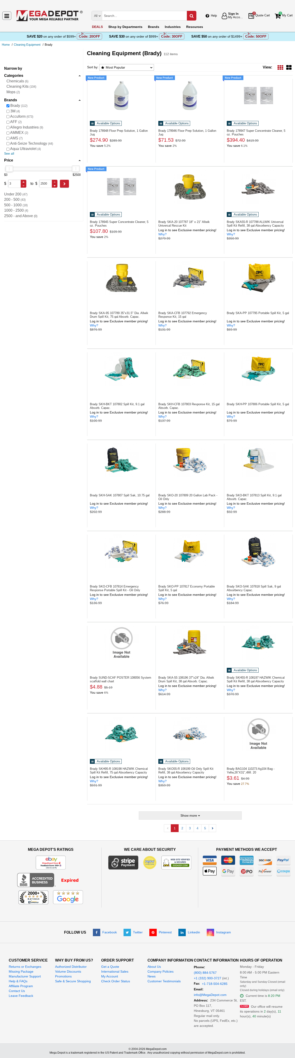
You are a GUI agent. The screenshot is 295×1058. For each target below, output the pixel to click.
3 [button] (190, 828)
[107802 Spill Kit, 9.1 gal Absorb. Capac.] (121, 369)
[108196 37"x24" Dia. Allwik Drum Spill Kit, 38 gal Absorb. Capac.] (190, 642)
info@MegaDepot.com (210, 995)
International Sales (114, 971)
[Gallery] (289, 67)
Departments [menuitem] (125, 27)
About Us (154, 966)
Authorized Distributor (71, 966)
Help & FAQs (18, 981)
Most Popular (115, 67)
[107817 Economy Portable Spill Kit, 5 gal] (190, 551)
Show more (188, 815)
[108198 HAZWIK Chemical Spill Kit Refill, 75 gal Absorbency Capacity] (121, 733)
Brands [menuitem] (153, 27)
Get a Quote (110, 966)
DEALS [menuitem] (97, 27)
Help (214, 15)
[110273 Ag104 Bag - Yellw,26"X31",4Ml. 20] (258, 733)
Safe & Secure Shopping (73, 981)
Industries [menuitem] (173, 27)
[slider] (9, 168)
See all (9, 153)
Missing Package (21, 971)
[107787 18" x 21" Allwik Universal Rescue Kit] (190, 186)
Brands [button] (10, 100)
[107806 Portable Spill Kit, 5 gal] (258, 369)
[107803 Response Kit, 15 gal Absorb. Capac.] (190, 369)
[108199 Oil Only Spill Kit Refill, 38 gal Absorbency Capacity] (190, 733)
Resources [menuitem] (194, 27)
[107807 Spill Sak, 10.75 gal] (121, 460)
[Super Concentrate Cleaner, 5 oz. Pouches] (258, 95)
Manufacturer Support (25, 976)
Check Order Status (115, 981)
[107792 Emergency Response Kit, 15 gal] (190, 278)
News (152, 976)
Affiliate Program (21, 986)
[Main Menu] (6, 16)
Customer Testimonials (164, 981)
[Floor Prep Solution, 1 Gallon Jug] (121, 95)
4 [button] (197, 828)
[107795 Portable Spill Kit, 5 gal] (258, 278)
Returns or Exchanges (25, 966)
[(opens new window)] (51, 879)
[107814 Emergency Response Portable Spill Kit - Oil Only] (121, 551)
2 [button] (182, 828)
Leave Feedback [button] (21, 996)
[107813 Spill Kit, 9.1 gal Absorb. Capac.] (258, 460)
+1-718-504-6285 (214, 984)
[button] (23, 182)
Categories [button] (13, 76)
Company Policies (161, 971)
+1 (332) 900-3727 (207, 978)
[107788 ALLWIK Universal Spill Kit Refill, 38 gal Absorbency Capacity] (258, 186)
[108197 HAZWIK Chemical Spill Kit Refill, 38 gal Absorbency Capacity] (258, 642)
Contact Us (17, 991)
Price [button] (8, 160)
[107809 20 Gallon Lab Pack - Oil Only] (190, 460)
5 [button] (205, 828)
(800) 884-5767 (205, 972)
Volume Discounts (68, 971)
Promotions (63, 976)
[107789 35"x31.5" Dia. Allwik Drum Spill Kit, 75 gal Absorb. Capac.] (121, 278)
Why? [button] (162, 234)
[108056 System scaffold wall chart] (121, 642)
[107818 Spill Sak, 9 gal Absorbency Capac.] (258, 551)
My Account (109, 976)
